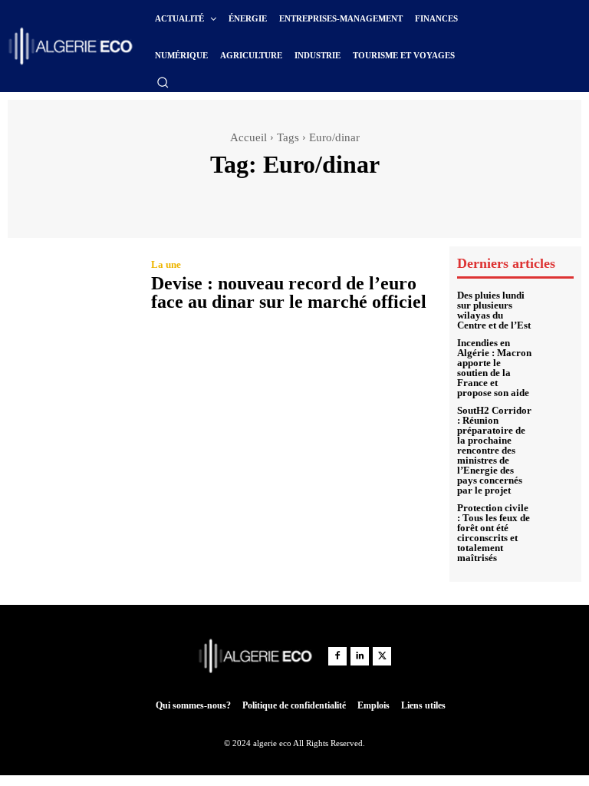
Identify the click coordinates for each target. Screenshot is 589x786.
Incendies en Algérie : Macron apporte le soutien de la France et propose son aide (494, 367)
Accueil (248, 137)
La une (166, 264)
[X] (382, 656)
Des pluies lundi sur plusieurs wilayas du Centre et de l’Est (494, 310)
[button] (162, 82)
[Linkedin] (359, 656)
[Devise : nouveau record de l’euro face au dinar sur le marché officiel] (72, 287)
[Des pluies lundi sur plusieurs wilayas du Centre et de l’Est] (556, 307)
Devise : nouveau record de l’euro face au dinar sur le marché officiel (288, 292)
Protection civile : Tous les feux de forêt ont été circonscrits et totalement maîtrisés (493, 532)
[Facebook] (337, 656)
